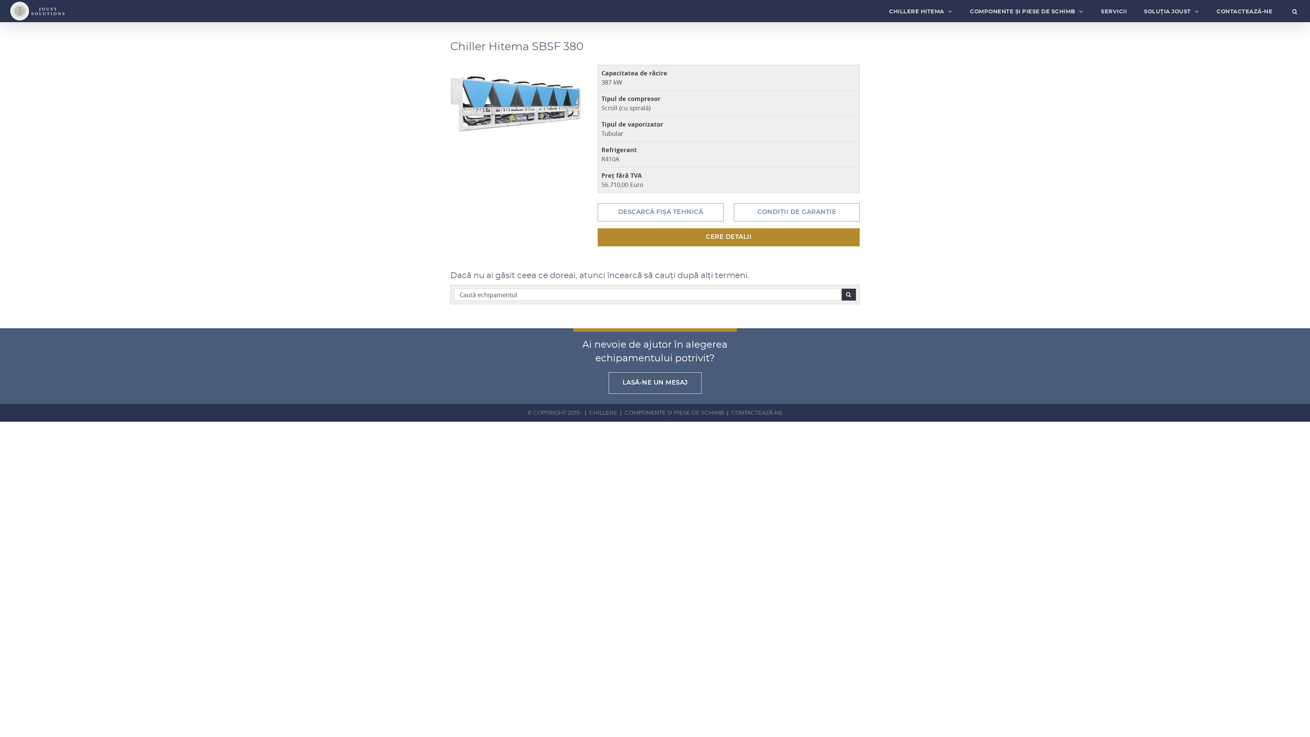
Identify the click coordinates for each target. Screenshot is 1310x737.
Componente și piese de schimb (674, 413)
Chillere (603, 413)
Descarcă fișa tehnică (660, 212)
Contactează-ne (757, 413)
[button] (1292, 11)
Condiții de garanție (796, 212)
